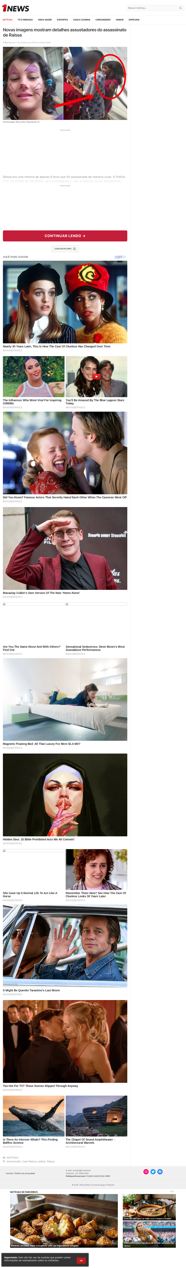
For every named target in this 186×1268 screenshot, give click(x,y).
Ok (81, 1260)
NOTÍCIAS (7, 19)
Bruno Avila (45, 42)
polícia (41, 1161)
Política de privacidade (25, 1173)
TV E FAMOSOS (25, 19)
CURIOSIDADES (103, 19)
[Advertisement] (65, 152)
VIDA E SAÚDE (45, 19)
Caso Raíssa (29, 1161)
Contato (9, 1173)
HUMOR (120, 19)
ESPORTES (62, 19)
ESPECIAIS (134, 19)
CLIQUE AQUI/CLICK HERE (98, 1176)
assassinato (14, 1161)
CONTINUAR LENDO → (65, 236)
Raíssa (51, 1161)
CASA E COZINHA (81, 19)
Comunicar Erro (62, 249)
